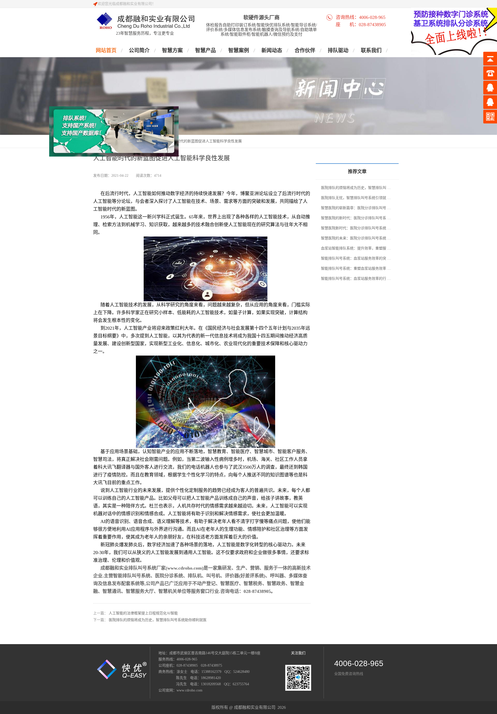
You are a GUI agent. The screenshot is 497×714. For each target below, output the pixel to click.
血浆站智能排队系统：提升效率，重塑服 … (356, 248)
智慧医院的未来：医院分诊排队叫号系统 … (356, 238)
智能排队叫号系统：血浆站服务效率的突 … (356, 258)
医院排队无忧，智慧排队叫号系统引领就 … (356, 198)
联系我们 (371, 50)
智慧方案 (172, 50)
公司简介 (139, 50)
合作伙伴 (305, 50)
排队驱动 (338, 50)
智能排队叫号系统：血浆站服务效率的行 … (356, 279)
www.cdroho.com (189, 690)
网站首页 (106, 50)
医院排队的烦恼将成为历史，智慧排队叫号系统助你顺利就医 (158, 620)
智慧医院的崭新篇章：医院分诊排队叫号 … (356, 208)
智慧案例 (238, 50)
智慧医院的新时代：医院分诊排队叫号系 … (356, 218)
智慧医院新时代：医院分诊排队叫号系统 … (356, 228)
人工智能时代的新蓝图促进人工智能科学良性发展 (202, 141)
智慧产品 (205, 50)
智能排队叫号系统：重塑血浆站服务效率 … (356, 268)
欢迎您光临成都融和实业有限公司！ (127, 4)
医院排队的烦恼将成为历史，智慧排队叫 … (356, 188)
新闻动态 (271, 50)
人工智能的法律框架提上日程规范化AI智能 (143, 613)
